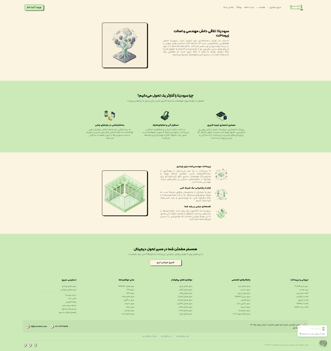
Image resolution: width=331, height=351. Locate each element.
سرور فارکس (245, 300)
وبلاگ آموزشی (71, 302)
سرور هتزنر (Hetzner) (126, 286)
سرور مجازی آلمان (185, 290)
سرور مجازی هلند (185, 293)
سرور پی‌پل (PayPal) (242, 297)
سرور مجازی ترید (244, 286)
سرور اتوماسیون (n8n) (241, 314)
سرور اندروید (245, 307)
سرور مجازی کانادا (185, 311)
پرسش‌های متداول (69, 309)
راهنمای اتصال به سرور (67, 312)
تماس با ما (72, 298)
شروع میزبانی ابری (166, 262)
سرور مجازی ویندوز (69, 286)
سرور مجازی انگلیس (184, 304)
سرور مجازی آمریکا (185, 297)
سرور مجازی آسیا (128, 314)
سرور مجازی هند (128, 297)
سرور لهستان (129, 311)
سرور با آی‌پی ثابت (243, 304)
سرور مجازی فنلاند (185, 307)
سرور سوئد (130, 307)
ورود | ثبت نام (34, 7)
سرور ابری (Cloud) (301, 286)
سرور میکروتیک (244, 311)
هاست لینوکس (302, 297)
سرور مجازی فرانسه (185, 300)
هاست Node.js (302, 304)
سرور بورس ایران (244, 293)
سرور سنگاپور (129, 300)
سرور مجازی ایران (185, 286)
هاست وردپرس (302, 293)
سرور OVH (130, 290)
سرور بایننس (245, 290)
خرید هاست (303, 290)
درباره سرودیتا (70, 295)
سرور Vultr (130, 293)
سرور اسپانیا (129, 304)
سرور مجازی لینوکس (68, 290)
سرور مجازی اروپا (186, 314)
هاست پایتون (303, 300)
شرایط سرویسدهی (69, 305)
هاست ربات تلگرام (301, 307)
